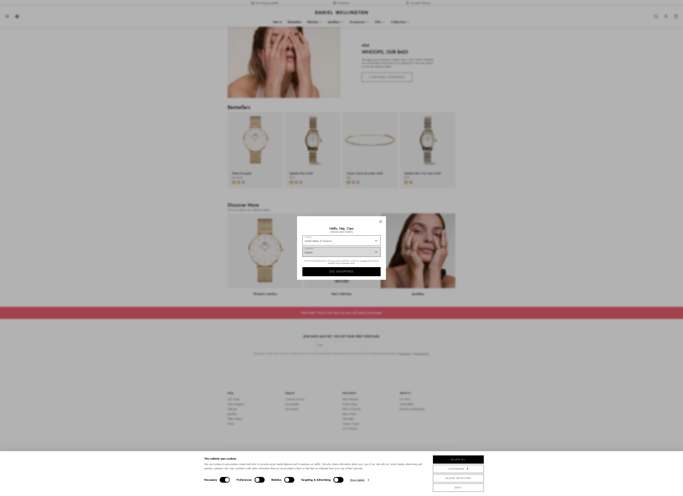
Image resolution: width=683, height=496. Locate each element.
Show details (357, 480)
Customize (456, 469)
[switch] (260, 480)
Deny (458, 487)
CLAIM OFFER (367, 267)
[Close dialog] (403, 198)
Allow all (458, 459)
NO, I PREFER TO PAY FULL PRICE (366, 278)
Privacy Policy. (376, 294)
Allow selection (458, 478)
